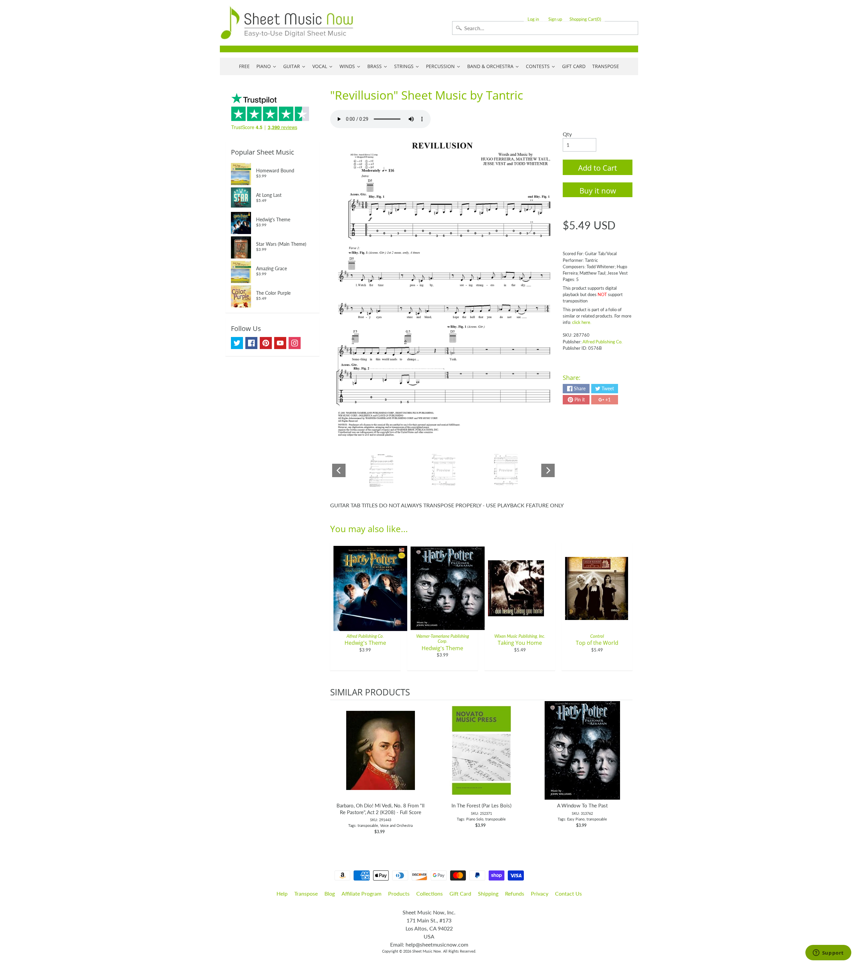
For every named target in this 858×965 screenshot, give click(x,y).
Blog (329, 893)
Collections (429, 893)
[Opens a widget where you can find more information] (828, 953)
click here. (581, 322)
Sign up (555, 19)
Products (399, 893)
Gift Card (460, 893)
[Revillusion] (381, 470)
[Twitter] (237, 343)
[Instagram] (295, 343)
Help (282, 893)
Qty (567, 134)
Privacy (539, 893)
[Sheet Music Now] (287, 22)
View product (380, 757)
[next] (625, 771)
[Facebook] (251, 343)
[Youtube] (280, 343)
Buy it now (597, 190)
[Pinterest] (266, 343)
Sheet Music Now (426, 951)
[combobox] (545, 28)
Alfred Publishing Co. (602, 341)
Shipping (488, 893)
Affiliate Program (361, 893)
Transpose (306, 893)
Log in (533, 19)
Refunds (514, 893)
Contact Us (568, 893)
